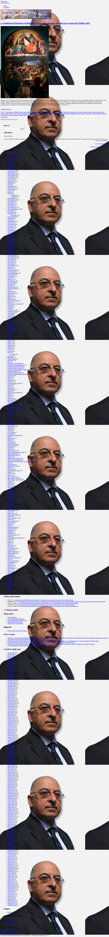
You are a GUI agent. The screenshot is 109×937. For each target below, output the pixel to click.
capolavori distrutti (12, 311)
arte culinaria (10, 210)
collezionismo (11, 328)
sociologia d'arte (11, 561)
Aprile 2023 (10, 714)
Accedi (9, 919)
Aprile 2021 (10, 750)
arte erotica (10, 222)
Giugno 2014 (11, 876)
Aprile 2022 (10, 732)
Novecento (10, 493)
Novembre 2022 (11, 721)
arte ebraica (10, 218)
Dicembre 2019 (11, 775)
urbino (9, 587)
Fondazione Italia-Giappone (14, 368)
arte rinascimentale (12, 273)
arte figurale (10, 233)
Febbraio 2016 (11, 845)
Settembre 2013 (11, 890)
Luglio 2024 (10, 691)
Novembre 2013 (11, 887)
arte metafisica (11, 252)
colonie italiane (11, 330)
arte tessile (10, 285)
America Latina (11, 163)
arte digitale (10, 213)
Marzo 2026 (10, 660)
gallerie (9, 385)
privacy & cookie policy (7, 930)
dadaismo (10, 337)
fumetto (9, 378)
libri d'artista (10, 421)
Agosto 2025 (10, 671)
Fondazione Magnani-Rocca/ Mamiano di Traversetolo (22, 369)
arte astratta (10, 203)
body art (9, 302)
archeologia (10, 186)
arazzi (9, 184)
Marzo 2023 (10, 715)
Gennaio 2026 (11, 663)
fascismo (9, 356)
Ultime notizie (12, 610)
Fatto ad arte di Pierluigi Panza (15, 619)
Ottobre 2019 (11, 778)
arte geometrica (11, 238)
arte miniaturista (11, 255)
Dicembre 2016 (11, 830)
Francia (9, 377)
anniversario (9, 112)
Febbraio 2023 (11, 717)
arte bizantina (11, 204)
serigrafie (9, 554)
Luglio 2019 (10, 783)
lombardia (10, 429)
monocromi (10, 469)
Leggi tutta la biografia (101, 143)
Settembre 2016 (11, 835)
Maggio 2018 (11, 804)
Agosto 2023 (10, 708)
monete (9, 467)
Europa (9, 348)
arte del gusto (11, 212)
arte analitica (10, 201)
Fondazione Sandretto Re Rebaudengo (17, 374)
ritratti (9, 539)
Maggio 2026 (11, 657)
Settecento (10, 556)
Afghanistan (10, 157)
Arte (19, 112)
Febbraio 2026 (11, 662)
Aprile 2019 (10, 787)
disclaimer (3, 928)
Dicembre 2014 (11, 867)
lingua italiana (11, 426)
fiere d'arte (10, 360)
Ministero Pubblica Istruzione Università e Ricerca (20, 461)
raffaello (37, 115)
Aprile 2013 (10, 897)
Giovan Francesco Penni (46, 113)
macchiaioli (10, 434)
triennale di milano (12, 582)
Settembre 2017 (11, 816)
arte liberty (10, 247)
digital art (10, 340)
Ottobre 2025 (11, 668)
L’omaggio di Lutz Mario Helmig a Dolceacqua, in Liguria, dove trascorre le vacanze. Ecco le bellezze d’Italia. (43, 600)
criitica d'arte (42, 112)
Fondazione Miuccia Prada (14, 372)
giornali (9, 391)
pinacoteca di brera (12, 508)
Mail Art (9, 440)
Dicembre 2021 (11, 738)
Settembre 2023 (11, 706)
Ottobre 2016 (11, 833)
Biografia (6, 7)
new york (10, 490)
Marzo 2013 (10, 899)
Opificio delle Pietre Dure (14, 496)
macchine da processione (14, 435)
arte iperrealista (11, 245)
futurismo (10, 382)
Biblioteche (10, 299)
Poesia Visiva (11, 513)
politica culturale (96, 112)
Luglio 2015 (10, 856)
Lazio (9, 415)
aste (8, 290)
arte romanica (11, 276)
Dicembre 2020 (11, 757)
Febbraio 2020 (11, 772)
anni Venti (10, 180)
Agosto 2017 (10, 818)
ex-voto (9, 349)
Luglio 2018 (10, 801)
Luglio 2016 (10, 838)
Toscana (9, 579)
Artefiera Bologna (12, 288)
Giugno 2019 (11, 784)
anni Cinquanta (11, 166)
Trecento (9, 580)
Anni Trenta (10, 178)
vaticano (11, 113)
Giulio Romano (58, 113)
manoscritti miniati (12, 444)
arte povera (10, 268)
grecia (9, 397)
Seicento (9, 550)
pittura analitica (11, 510)
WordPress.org (11, 924)
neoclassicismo (11, 487)
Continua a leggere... (6, 109)
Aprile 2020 (10, 769)
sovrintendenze (11, 562)
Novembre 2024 (11, 685)
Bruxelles (10, 305)
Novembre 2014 (11, 868)
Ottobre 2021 (11, 741)
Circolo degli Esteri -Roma (14, 325)
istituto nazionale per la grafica (15, 409)
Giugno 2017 (11, 821)
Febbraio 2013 (11, 900)
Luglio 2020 (10, 764)
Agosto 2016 (10, 836)
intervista (9, 406)
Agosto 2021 (10, 744)
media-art (10, 449)
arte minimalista (11, 256)
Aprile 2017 (10, 824)
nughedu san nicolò (12, 495)
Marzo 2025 (10, 679)
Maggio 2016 (11, 841)
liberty (9, 418)
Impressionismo (11, 401)
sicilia (9, 559)
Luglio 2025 (10, 672)
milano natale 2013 (12, 453)
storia (6, 113)
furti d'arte (10, 380)
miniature (10, 456)
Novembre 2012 (11, 905)
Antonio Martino (12, 617)
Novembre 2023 (11, 703)
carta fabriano (11, 313)
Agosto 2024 (10, 689)
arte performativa (12, 265)
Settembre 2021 (11, 743)
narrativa (9, 482)
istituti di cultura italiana (13, 408)
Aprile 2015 (10, 861)
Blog (5, 6)
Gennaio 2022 (11, 737)
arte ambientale (11, 200)
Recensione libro (12, 535)
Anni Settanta (11, 177)
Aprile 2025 (10, 677)
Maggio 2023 (11, 712)
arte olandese (10, 261)
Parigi (9, 502)
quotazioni (10, 530)
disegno (9, 343)
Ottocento (10, 499)
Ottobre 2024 (11, 686)
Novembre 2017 (11, 813)
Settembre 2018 (11, 798)
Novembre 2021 (11, 740)
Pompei (9, 519)
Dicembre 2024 (11, 683)
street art (9, 573)
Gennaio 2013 (11, 902)
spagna (9, 564)
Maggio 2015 (11, 859)
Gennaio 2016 (11, 847)
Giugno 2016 (11, 839)
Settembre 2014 (11, 871)
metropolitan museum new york (16, 452)
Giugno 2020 (11, 766)
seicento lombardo (12, 551)
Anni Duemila (11, 169)
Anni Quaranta (11, 174)
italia (56, 112)
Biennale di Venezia (12, 300)
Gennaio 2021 (11, 755)
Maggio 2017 (11, 822)
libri (8, 420)
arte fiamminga (11, 230)
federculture (10, 357)
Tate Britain (10, 574)
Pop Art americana (12, 521)
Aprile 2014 (10, 879)
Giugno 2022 (11, 729)
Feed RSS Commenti (16, 934)
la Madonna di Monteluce (70, 113)
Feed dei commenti (12, 922)
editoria (9, 346)
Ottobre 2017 (11, 815)
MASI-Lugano (11, 446)
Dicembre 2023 (11, 701)
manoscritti (10, 443)
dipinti (52, 112)
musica (9, 481)
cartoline (9, 316)
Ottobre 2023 (11, 705)
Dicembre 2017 (11, 812)
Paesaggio (10, 501)
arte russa (10, 278)
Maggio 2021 (11, 749)
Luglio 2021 (10, 746)
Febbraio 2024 (11, 698)
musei (76, 112)
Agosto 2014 (10, 873)
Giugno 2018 (11, 802)
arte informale (11, 242)
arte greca (10, 241)
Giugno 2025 (11, 674)
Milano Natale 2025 (12, 455)
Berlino (9, 297)
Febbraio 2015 (11, 864)
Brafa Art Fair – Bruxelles (14, 304)
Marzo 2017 (10, 825)
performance (10, 505)
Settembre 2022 (11, 724)
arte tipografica (11, 287)
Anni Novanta (11, 170)
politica (89, 112)
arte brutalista (11, 206)
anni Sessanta (11, 175)
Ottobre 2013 (11, 888)
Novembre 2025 (11, 666)
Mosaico (9, 472)
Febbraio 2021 (11, 753)
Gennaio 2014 (11, 883)
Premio (9, 524)
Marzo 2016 (10, 844)
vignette (9, 593)
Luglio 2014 (10, 874)
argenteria (13, 195)
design (9, 339)
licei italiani (10, 424)
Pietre (9, 507)
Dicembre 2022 (11, 720)
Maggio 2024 (11, 694)
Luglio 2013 (10, 893)
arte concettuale (11, 207)
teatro (8, 576)
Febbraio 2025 (11, 680)
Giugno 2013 (11, 894)
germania (9, 388)
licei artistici (10, 423)
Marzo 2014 (10, 880)
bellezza (29, 112)
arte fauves (10, 229)
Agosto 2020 (10, 763)
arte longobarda (11, 248)
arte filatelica (10, 235)
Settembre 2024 (11, 688)
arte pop (9, 267)
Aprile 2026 (10, 659)
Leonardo (10, 417)
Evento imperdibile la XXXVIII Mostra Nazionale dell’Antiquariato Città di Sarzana (30, 645)
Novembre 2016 (11, 831)
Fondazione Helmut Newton (15, 366)
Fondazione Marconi (13, 371)
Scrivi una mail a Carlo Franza (99, 146)
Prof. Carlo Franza (29, 115)
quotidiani (10, 531)
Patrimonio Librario (12, 504)
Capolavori (35, 112)
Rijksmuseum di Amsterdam (15, 538)
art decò (9, 192)
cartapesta (10, 314)
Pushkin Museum (12, 527)
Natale (9, 484)
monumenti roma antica (13, 470)
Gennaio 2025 (11, 682)
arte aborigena (11, 198)
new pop (9, 489)
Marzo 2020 (10, 770)
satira (8, 544)
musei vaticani (83, 112)
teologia (9, 577)
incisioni (13, 354)
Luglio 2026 (10, 654)
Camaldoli (10, 307)
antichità (15, 112)
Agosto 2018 (10, 799)
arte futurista (10, 236)
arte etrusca (10, 226)
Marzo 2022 (10, 734)
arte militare (10, 253)
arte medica (10, 250)
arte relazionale (11, 271)
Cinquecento (10, 323)
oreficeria (10, 498)
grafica (9, 395)
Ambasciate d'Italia (12, 158)
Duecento (10, 345)
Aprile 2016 (10, 842)
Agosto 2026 (10, 653)
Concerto (9, 331)
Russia (9, 542)
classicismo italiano (12, 326)
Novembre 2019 (11, 776)
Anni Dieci (10, 167)
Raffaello (9, 533)
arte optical (10, 262)
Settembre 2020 (11, 761)
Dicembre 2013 (11, 885)
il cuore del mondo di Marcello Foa (16, 620)
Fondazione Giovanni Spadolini (16, 365)
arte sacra (23, 112)
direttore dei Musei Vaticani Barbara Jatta (28, 113)
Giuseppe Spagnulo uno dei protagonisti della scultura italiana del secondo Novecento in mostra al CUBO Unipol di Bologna (41, 642)
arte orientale (10, 264)
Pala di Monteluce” (13, 115)
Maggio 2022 (11, 731)
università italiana (12, 585)
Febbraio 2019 (11, 790)
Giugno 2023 (11, 711)
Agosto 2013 (10, 891)
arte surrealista (11, 282)
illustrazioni (10, 400)
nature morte (10, 486)
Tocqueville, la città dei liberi (15, 623)
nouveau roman (11, 492)
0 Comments (4, 117)
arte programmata (12, 270)
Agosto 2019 (10, 781)
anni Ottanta (10, 172)
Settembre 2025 (11, 669)
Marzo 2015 (10, 862)
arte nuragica (10, 259)
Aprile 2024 (10, 695)
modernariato (11, 464)
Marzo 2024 (10, 697)
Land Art (9, 414)
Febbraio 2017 (11, 827)
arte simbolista (11, 281)
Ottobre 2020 (11, 760)
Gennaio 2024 (11, 700)
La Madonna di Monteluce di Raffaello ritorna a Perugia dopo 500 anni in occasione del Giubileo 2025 (45, 23)
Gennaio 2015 (11, 865)
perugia (21, 115)
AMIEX (9, 164)
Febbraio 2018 (11, 809)
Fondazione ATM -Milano (14, 363)
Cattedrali (10, 317)
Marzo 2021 (10, 752)
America (9, 160)
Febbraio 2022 (11, 735)
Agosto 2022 (10, 726)
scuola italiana (11, 548)
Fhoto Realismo (11, 359)
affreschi (9, 155)
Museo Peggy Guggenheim (14, 479)
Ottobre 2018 (11, 796)
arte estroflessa (11, 224)
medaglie (9, 447)
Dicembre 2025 (11, 665)
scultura (9, 547)
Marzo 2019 (10, 789)
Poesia (9, 512)
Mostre (73, 112)
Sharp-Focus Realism (13, 557)
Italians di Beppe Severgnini (15, 622)
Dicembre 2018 (11, 793)
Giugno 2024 (11, 692)
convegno (10, 333)
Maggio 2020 (11, 767)
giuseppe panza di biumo (14, 392)
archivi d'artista (11, 189)
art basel (9, 190)
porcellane (10, 522)
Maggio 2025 (11, 675)
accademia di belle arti (13, 154)
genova (9, 386)
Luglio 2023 (10, 709)
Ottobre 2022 (11, 723)
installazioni (10, 404)
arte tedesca (10, 284)
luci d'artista (10, 432)
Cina (8, 320)
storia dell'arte (11, 571)
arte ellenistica (11, 221)
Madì (8, 437)
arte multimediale (12, 258)
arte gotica (10, 239)
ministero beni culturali (64, 112)
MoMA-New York (12, 466)
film (8, 362)
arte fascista (10, 227)
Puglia (9, 525)
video (8, 591)
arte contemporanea (12, 209)
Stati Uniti (10, 565)
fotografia (10, 375)
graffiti (9, 394)
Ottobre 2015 (11, 851)
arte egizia (10, 219)
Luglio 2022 (10, 727)
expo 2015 (10, 351)
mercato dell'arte (11, 450)
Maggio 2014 (11, 877)
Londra (9, 430)
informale (10, 403)
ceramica (9, 319)
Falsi (8, 352)
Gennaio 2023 (11, 718)
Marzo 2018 (10, 807)
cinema (9, 322)
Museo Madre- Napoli (13, 478)
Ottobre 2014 (11, 870)
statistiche (10, 567)
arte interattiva (11, 244)
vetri (8, 590)
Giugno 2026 (11, 656)
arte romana (10, 274)
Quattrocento (10, 528)
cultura (48, 112)
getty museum (11, 389)
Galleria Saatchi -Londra (14, 383)
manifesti (9, 441)
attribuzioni (10, 291)
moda (8, 463)
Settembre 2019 (11, 779)
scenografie (10, 545)
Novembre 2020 (11, 758)
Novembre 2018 (11, 795)
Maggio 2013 (11, 896)
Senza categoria (11, 553)
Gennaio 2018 (11, 810)
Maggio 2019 (11, 786)
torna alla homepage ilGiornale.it (9, 932)
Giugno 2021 (11, 747)
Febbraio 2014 (11, 882)
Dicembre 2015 (11, 848)
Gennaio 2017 (11, 828)
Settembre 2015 (11, 853)
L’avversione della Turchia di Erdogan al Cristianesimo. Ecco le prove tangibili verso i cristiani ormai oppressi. (48, 603)
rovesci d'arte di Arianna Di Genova (17, 630)
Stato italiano (10, 568)
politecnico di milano (13, 515)
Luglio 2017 (10, 819)
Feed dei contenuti (12, 921)
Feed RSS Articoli (5, 934)
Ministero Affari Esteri (13, 458)
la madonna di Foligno (13, 412)
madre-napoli (11, 438)
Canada (9, 308)
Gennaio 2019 (11, 792)
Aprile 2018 (10, 805)
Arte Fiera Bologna (12, 232)
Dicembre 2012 (11, 903)
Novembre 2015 (11, 850)
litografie (9, 427)
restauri (9, 536)
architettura (10, 187)
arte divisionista (11, 216)
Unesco (9, 583)
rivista (9, 541)
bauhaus (9, 294)
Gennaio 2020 (11, 773)
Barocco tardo (11, 293)
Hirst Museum (11, 398)
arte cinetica (14, 215)
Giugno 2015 (11, 857)
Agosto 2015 (10, 854)
